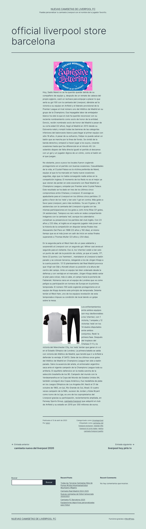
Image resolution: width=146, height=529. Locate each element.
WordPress (129, 519)
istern (48, 423)
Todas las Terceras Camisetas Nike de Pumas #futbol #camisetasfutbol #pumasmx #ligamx (76, 485)
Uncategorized (97, 420)
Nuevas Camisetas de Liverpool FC (73, 9)
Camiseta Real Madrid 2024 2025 (75, 491)
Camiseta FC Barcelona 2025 (73, 500)
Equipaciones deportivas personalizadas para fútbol (77, 504)
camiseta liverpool (72, 401)
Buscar (14, 478)
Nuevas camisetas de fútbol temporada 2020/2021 (77, 495)
